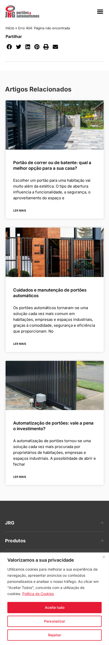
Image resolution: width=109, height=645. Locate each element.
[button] (100, 12)
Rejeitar (54, 635)
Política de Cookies (38, 593)
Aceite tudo (54, 607)
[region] (54, 598)
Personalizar (54, 621)
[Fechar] (104, 557)
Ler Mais (19, 210)
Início (10, 28)
